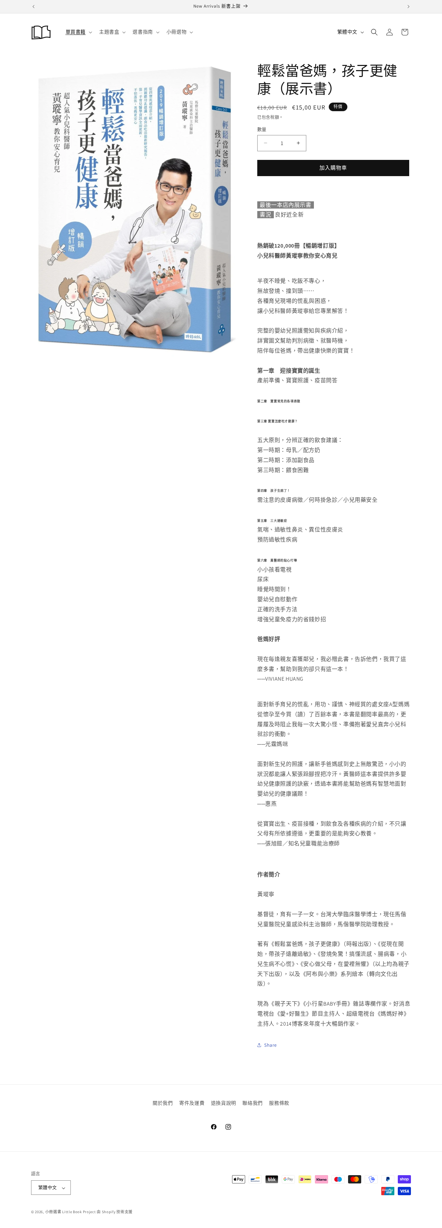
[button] (108, 544)
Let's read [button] (160, 625)
